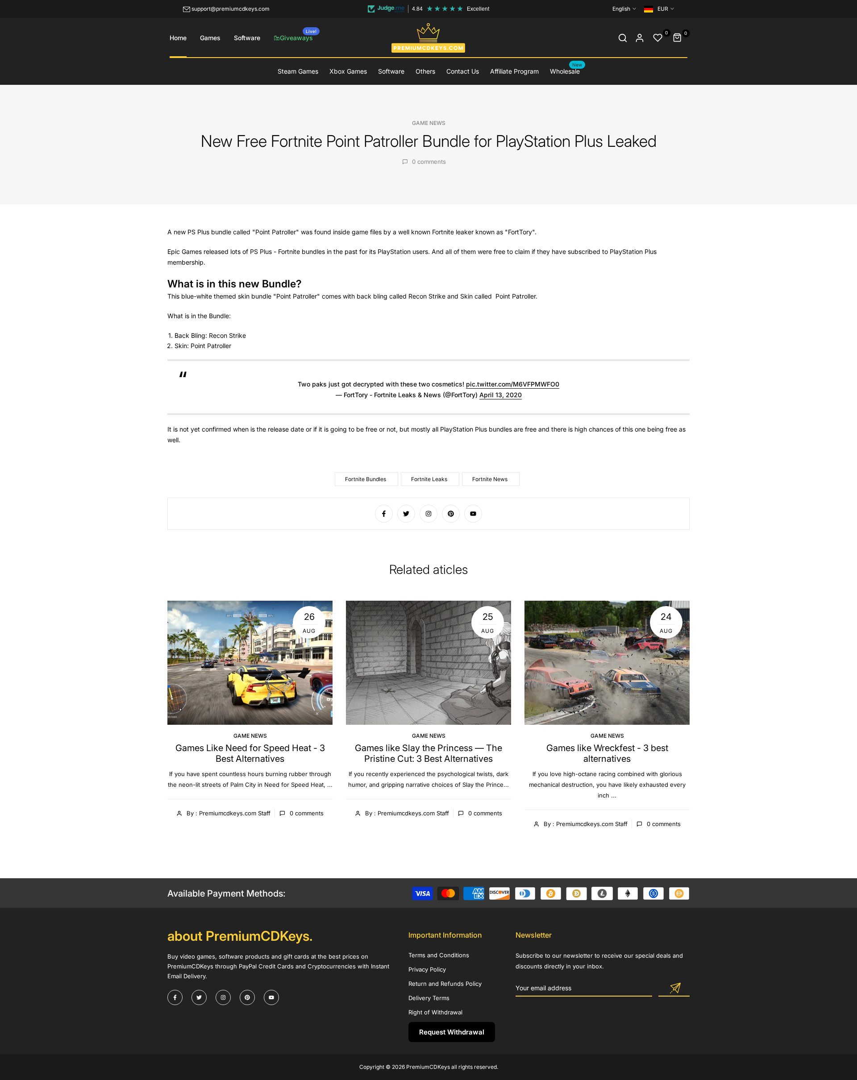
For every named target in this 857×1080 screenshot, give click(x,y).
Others (425, 71)
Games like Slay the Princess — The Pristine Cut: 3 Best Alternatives (428, 753)
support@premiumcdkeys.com (230, 8)
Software (247, 38)
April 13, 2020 (500, 395)
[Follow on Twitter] (406, 514)
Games (210, 38)
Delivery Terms (428, 997)
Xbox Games (348, 71)
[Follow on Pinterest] (451, 514)
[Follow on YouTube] (473, 514)
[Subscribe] (674, 988)
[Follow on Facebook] (384, 514)
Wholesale (566, 70)
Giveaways (298, 35)
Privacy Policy (427, 969)
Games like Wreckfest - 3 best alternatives (607, 753)
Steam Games (298, 71)
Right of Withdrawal (435, 1012)
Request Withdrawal (451, 1032)
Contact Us (462, 71)
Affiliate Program (514, 71)
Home (178, 38)
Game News (428, 123)
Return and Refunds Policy (445, 983)
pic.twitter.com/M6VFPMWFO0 (512, 384)
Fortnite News (490, 479)
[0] (658, 38)
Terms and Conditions (438, 955)
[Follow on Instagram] (428, 514)
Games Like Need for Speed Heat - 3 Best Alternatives (250, 753)
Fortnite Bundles (365, 479)
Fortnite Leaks (429, 479)
